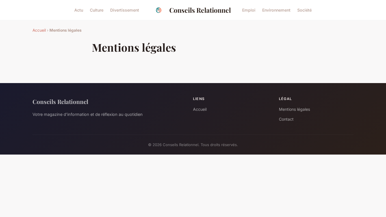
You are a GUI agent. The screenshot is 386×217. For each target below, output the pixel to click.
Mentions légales (294, 109)
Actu (78, 10)
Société (304, 10)
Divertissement (124, 10)
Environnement (276, 10)
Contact (286, 119)
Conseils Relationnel (200, 10)
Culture (96, 10)
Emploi (248, 10)
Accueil (39, 30)
